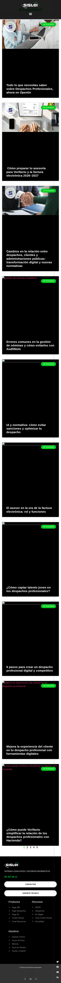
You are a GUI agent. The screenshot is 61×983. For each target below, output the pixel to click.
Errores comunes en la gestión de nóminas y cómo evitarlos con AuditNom (30, 345)
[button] (30, 14)
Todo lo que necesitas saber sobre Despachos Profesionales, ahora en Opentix (29, 88)
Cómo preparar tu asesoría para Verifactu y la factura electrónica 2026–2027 (26, 172)
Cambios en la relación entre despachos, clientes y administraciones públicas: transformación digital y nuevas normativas (29, 258)
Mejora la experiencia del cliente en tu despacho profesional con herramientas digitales (29, 750)
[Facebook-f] (25, 979)
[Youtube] (31, 979)
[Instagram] (36, 979)
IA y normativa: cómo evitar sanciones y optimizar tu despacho (26, 428)
